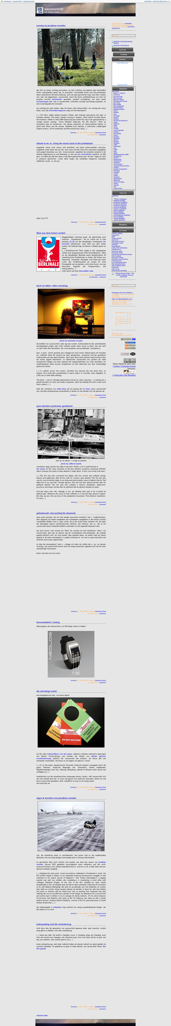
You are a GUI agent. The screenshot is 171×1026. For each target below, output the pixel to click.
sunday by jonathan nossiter (50, 26)
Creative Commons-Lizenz (124, 366)
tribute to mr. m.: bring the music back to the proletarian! (64, 143)
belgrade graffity (119, 200)
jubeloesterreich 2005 (121, 154)
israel (115, 149)
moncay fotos (122, 85)
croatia (116, 128)
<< (169, 1)
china (115, 127)
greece (116, 140)
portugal (117, 170)
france (116, 135)
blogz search (116, 238)
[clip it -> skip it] (119, 93)
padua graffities (119, 210)
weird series (118, 188)
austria (116, 117)
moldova (117, 162)
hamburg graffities (120, 205)
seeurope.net (117, 261)
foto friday (117, 133)
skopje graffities (119, 213)
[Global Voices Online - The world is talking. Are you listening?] (124, 276)
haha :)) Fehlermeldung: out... (122, 299)
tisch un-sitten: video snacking (52, 286)
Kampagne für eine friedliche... (122, 292)
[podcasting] (118, 107)
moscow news (117, 251)
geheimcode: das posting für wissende (56, 513)
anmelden (128, 23)
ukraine (116, 185)
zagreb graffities (119, 220)
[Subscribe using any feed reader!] (120, 45)
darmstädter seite (86, 271)
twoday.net (7, 1)
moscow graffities (120, 207)
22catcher (115, 235)
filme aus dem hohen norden (50, 233)
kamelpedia (116, 246)
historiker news (117, 243)
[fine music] (118, 98)
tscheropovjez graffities (122, 215)
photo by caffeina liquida (71, 464)
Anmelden (148, 1)
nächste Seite (42, 1016)
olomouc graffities (120, 209)
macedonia (117, 161)
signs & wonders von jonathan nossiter (56, 798)
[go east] (117, 103)
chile (115, 125)
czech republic (119, 130)
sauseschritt (17, 1)
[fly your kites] (119, 99)
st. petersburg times (119, 262)
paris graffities (119, 212)
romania (116, 172)
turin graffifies (119, 217)
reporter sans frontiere (120, 259)
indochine (117, 146)
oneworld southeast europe (122, 254)
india (115, 145)
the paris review (117, 257)
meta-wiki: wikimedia (119, 248)
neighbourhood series (121, 166)
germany (117, 138)
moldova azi (116, 249)
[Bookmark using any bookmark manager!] (124, 43)
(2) (73, 242)
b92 (113, 236)
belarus (116, 119)
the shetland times (118, 265)
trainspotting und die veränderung (53, 924)
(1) (70, 242)
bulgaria (116, 124)
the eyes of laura (118, 241)
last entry (115, 91)
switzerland (118, 178)
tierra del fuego (119, 182)
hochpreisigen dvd (44, 102)
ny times (86, 389)
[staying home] (28, 1)
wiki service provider (119, 270)
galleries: (115, 196)
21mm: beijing (117, 233)
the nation (40, 469)
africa (115, 111)
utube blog (61, 389)
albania (116, 112)
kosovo (116, 157)
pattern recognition (120, 169)
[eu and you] (118, 96)
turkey (116, 183)
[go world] (117, 104)
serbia (116, 175)
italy (115, 151)
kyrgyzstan (117, 159)
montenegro (118, 164)
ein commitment (84, 154)
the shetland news (118, 264)
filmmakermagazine (57, 111)
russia (116, 174)
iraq (115, 148)
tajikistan (117, 180)
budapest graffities (120, 204)
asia (115, 114)
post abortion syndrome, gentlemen (54, 406)
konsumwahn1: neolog (48, 622)
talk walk (115, 267)
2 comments (93, 277)
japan (115, 153)
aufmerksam (57, 99)
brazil (115, 122)
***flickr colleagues (120, 199)
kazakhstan (118, 156)
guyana (116, 141)
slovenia (116, 177)
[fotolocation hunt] (120, 101)
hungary (116, 143)
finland (116, 132)
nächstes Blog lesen (160, 1)
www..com (122, 63)
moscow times (117, 253)
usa (115, 187)
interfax (115, 244)
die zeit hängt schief (46, 691)
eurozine (115, 240)
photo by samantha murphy (71, 341)
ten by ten (115, 269)
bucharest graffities (120, 202)
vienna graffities (119, 218)
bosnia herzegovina (120, 120)
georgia (116, 137)
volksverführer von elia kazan (59, 754)
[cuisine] (117, 95)
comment (102, 135)
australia (117, 116)
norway (116, 167)
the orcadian (116, 256)
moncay (73, 132)
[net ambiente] (119, 106)
